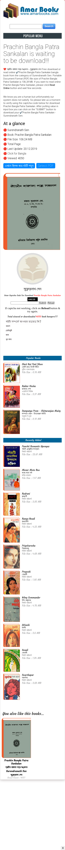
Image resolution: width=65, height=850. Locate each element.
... (42, 713)
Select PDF (46, 166)
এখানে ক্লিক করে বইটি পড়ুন (19, 165)
